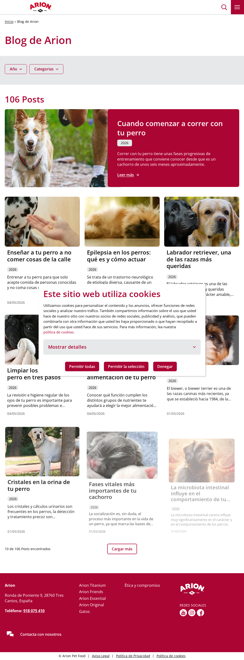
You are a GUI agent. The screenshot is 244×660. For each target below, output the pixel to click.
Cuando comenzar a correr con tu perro (170, 128)
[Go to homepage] (28, 7)
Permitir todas (82, 366)
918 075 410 (34, 610)
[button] (224, 7)
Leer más (125, 174)
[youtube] (183, 612)
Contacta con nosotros (40, 634)
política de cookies (58, 332)
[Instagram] (192, 612)
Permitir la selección (126, 366)
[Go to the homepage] (209, 589)
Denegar (165, 366)
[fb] (200, 612)
